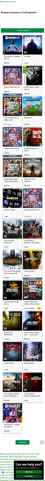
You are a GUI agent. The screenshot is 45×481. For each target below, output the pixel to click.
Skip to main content (8, 1)
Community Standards (8, 459)
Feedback (33, 456)
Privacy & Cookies (7, 477)
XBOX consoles (5, 454)
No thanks (29, 476)
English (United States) (8, 469)
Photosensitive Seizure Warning (29, 459)
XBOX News (13, 456)
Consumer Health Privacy (9, 475)
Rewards (3, 467)
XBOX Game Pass (28, 454)
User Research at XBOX (9, 461)
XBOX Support (23, 456)
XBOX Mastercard (13, 467)
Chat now (28, 472)
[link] (12, 50)
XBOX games (16, 454)
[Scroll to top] (42, 442)
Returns (9, 464)
